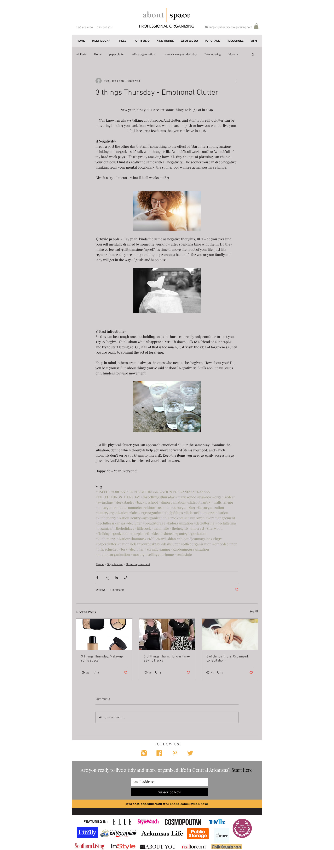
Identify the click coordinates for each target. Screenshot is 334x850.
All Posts (81, 54)
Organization (115, 564)
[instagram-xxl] (144, 753)
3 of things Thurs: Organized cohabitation (227, 659)
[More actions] (236, 80)
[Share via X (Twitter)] (107, 578)
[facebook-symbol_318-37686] (159, 753)
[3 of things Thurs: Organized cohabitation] (230, 634)
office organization (143, 54)
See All (254, 611)
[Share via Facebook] (97, 578)
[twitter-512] (190, 753)
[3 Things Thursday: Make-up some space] (104, 634)
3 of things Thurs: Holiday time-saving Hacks (167, 659)
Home (97, 54)
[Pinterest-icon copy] (175, 753)
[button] (256, 26)
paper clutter (117, 54)
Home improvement (138, 564)
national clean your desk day (180, 54)
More (231, 54)
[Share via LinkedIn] (116, 578)
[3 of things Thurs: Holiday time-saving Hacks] (167, 634)
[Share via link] (126, 578)
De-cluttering (212, 54)
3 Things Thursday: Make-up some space (102, 659)
